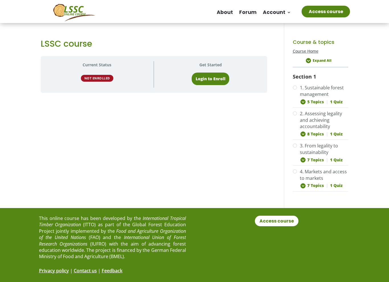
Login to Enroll (211, 78)
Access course (326, 11)
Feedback (112, 270)
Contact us (85, 270)
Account (274, 12)
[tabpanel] (154, 121)
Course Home (305, 51)
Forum (248, 12)
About (225, 12)
